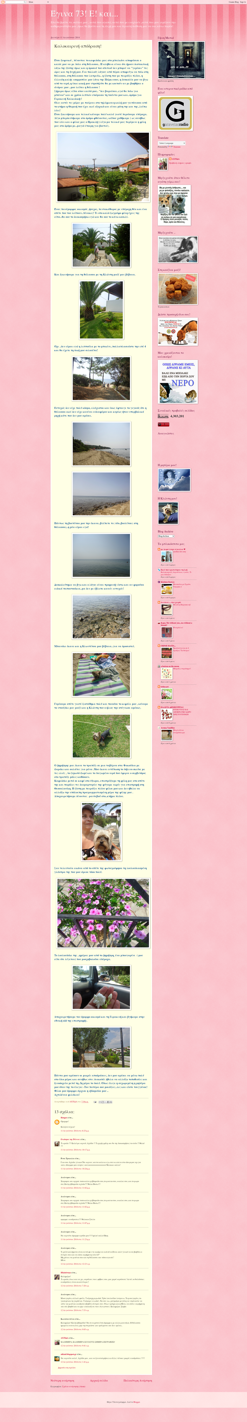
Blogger (137, 1402)
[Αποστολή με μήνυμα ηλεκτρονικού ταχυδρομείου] (100, 1102)
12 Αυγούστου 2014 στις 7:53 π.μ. (75, 1310)
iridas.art (165, 686)
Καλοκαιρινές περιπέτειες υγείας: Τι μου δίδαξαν (176, 573)
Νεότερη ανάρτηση (62, 1380)
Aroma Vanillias (168, 727)
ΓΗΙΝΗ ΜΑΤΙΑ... (168, 645)
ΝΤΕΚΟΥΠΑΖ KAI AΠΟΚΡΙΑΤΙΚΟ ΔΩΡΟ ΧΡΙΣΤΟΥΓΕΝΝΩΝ (182, 712)
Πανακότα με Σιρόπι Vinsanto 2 (182, 585)
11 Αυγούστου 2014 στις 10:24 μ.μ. (75, 1168)
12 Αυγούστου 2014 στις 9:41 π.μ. (75, 1345)
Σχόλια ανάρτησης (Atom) (73, 1386)
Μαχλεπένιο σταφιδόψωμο (179, 731)
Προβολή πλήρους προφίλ (180, 163)
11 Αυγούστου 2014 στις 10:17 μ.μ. (75, 1149)
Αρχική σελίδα (99, 1380)
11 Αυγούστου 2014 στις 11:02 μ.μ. (75, 1187)
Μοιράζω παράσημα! (182, 668)
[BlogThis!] (102, 1102)
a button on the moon (170, 666)
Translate (177, 146)
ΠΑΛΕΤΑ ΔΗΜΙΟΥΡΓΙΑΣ (172, 707)
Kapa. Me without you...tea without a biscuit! (176, 624)
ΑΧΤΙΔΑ (64, 1338)
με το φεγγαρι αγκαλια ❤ (173, 549)
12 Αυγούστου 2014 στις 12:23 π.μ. (75, 1263)
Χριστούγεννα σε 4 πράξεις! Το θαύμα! (181, 649)
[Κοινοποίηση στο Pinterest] (110, 1102)
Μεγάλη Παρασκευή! (182, 604)
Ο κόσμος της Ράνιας (70, 1139)
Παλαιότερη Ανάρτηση (138, 1380)
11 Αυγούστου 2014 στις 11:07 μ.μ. (75, 1223)
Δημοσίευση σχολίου (67, 1367)
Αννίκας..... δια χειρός (171, 602)
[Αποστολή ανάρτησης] (95, 1101)
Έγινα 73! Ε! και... (84, 13)
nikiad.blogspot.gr (68, 1354)
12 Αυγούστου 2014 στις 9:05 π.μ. (75, 1329)
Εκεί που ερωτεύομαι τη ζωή (174, 569)
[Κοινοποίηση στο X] (105, 1102)
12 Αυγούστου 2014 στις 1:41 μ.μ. (75, 1361)
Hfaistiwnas (66, 1272)
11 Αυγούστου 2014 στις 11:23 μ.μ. (75, 1239)
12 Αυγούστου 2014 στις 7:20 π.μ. (75, 1285)
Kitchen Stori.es (167, 582)
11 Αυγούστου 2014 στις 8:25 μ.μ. (75, 1130)
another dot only (179, 551)
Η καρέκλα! (178, 627)
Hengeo (64, 1117)
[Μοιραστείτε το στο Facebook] (108, 1102)
